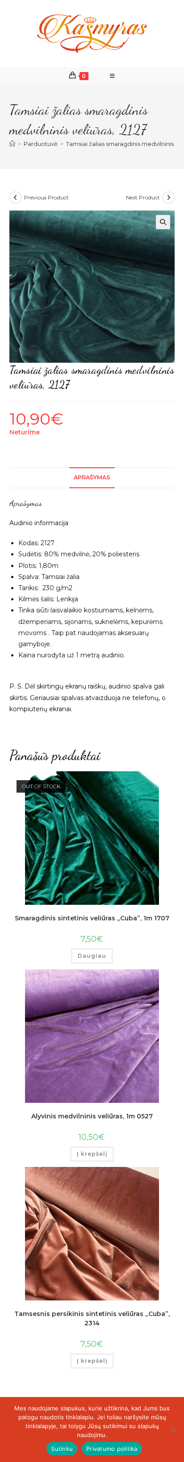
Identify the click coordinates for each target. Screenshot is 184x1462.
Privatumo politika (112, 1448)
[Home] (12, 143)
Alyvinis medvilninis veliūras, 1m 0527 (92, 1116)
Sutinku (62, 1448)
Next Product (143, 197)
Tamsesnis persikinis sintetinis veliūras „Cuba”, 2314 (92, 1318)
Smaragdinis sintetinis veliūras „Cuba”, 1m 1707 (92, 918)
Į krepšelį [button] (92, 1153)
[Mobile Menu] (112, 76)
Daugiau (92, 955)
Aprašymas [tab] (92, 477)
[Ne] (172, 1429)
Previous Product (46, 197)
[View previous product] (15, 197)
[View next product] (168, 197)
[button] (163, 222)
